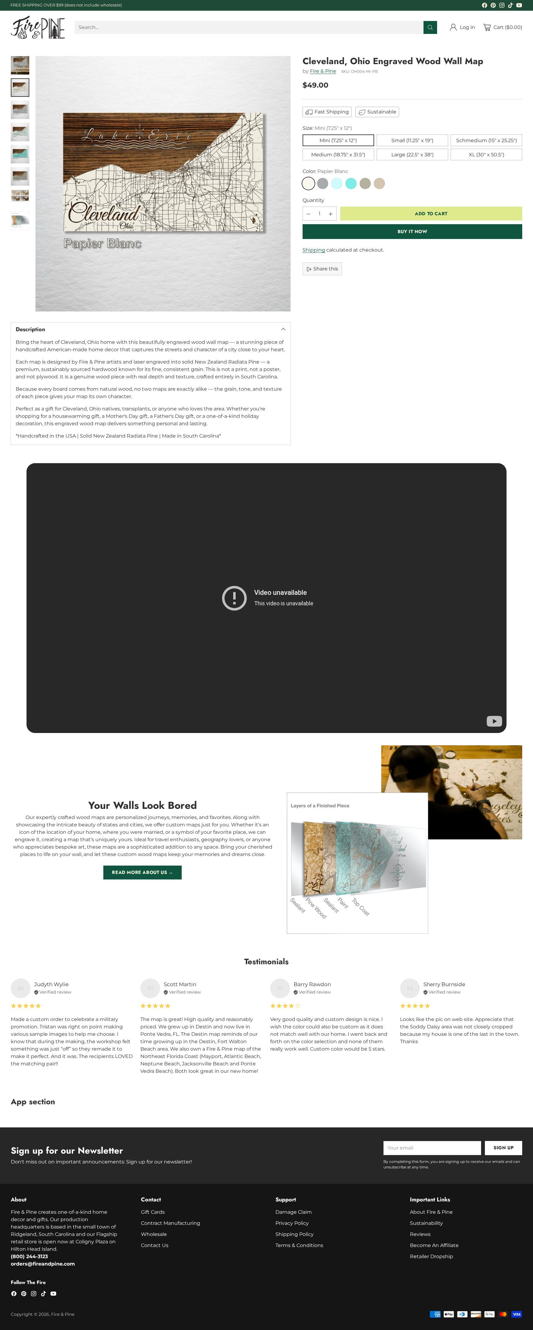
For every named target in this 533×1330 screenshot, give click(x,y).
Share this (325, 269)
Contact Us (154, 1245)
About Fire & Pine (431, 1212)
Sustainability (426, 1223)
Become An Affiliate (434, 1245)
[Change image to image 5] (20, 154)
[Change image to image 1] (20, 65)
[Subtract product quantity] (308, 213)
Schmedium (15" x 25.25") (486, 141)
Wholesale (154, 1234)
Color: (325, 172)
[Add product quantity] (330, 213)
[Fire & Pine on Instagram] (502, 6)
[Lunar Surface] (322, 184)
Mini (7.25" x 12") (338, 141)
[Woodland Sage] (365, 184)
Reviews (420, 1234)
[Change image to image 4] (20, 132)
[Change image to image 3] (20, 110)
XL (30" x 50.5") (486, 155)
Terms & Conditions (299, 1245)
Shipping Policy (294, 1234)
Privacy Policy (292, 1223)
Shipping (314, 250)
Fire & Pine (323, 71)
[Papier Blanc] (308, 184)
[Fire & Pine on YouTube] (519, 6)
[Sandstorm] (379, 184)
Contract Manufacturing (170, 1223)
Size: (327, 128)
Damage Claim (293, 1212)
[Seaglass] (337, 184)
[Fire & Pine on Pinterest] (493, 6)
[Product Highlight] (266, 598)
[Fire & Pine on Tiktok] (510, 6)
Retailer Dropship (431, 1256)
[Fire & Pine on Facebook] (484, 6)
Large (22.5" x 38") (412, 155)
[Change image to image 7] (20, 198)
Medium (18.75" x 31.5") (338, 155)
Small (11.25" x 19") (412, 141)
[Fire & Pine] (38, 27)
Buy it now (413, 232)
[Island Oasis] (351, 184)
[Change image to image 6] (20, 176)
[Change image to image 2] (20, 87)
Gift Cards (153, 1212)
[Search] (430, 27)
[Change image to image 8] (20, 221)
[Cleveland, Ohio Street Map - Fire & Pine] (163, 183)
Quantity (313, 201)
